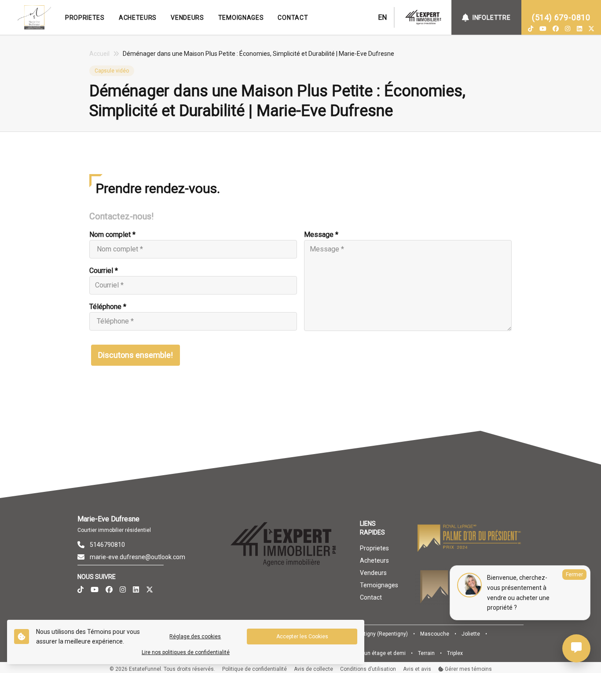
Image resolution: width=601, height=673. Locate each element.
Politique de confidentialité (254, 669)
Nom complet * (112, 234)
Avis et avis (417, 669)
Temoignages (379, 585)
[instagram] (567, 28)
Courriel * (103, 270)
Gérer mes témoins (467, 669)
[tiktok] (530, 28)
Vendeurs (373, 572)
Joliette (471, 634)
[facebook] (556, 28)
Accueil (99, 53)
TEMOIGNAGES (241, 17)
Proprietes (374, 548)
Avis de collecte (313, 669)
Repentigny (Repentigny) (378, 634)
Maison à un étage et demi (373, 653)
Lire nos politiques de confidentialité (186, 652)
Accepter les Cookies (302, 636)
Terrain (426, 653)
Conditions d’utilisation (368, 669)
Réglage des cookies (195, 636)
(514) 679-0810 (561, 17)
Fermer (574, 574)
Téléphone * (107, 306)
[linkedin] (579, 28)
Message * (321, 234)
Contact (371, 597)
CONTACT (293, 17)
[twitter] (591, 28)
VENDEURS (187, 17)
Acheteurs (374, 560)
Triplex (455, 653)
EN (382, 17)
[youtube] (542, 28)
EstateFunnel (145, 669)
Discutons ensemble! (135, 355)
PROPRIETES (85, 17)
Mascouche (434, 634)
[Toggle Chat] (576, 648)
